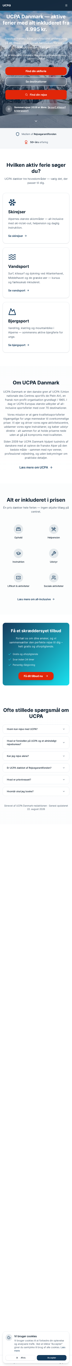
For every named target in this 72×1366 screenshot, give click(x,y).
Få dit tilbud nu (33, 676)
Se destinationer (36, 81)
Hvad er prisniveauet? (19, 779)
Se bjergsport (16, 345)
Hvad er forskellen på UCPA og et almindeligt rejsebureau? (31, 742)
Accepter (51, 1357)
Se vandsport (16, 290)
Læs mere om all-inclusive (34, 599)
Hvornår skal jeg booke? (20, 791)
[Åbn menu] (66, 5)
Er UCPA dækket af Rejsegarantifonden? (29, 767)
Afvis (23, 1357)
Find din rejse (38, 94)
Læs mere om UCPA (33, 467)
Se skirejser (15, 236)
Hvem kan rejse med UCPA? (22, 729)
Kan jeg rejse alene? (18, 756)
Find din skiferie (36, 71)
